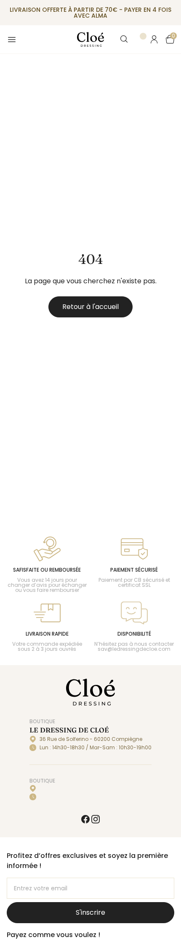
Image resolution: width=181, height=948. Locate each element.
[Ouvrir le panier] (170, 39)
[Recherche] (124, 39)
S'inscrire (90, 912)
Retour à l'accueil (90, 307)
